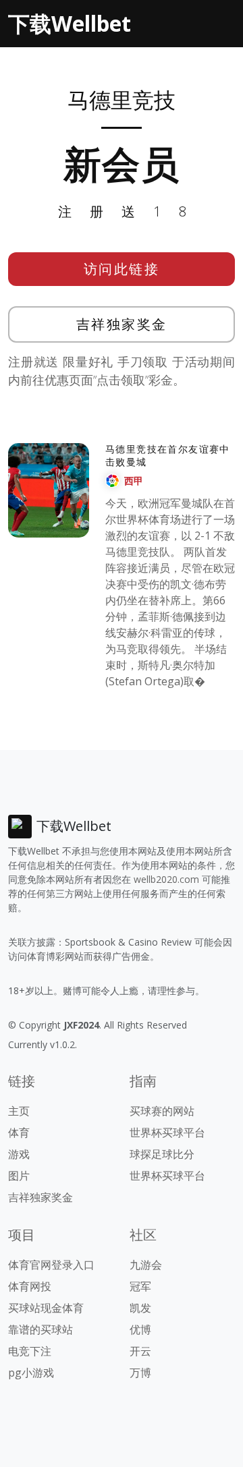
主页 (19, 1110)
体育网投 (29, 1286)
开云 (140, 1351)
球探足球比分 (162, 1154)
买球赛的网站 (162, 1110)
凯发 (140, 1307)
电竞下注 (29, 1351)
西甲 (133, 480)
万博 (140, 1372)
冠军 (140, 1286)
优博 (140, 1329)
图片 (19, 1175)
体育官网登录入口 (51, 1264)
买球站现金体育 (46, 1307)
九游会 (146, 1264)
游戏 (19, 1154)
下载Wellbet (69, 23)
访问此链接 (122, 269)
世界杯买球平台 (167, 1132)
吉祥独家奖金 (121, 324)
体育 (19, 1132)
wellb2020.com (166, 879)
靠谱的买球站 (40, 1329)
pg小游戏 (31, 1372)
